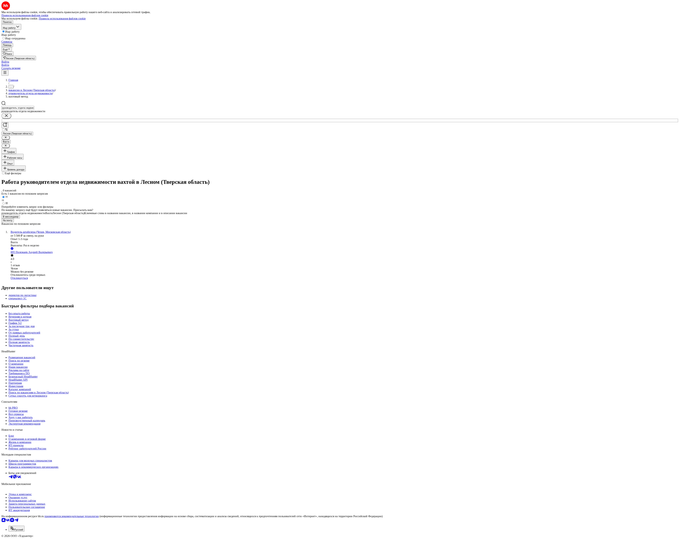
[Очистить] (6, 116)
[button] (5, 61)
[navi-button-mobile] (4, 73)
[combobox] (17, 108)
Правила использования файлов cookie (62, 18)
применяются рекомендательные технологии (71, 516)
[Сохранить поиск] (4, 125)
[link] (7, 53)
